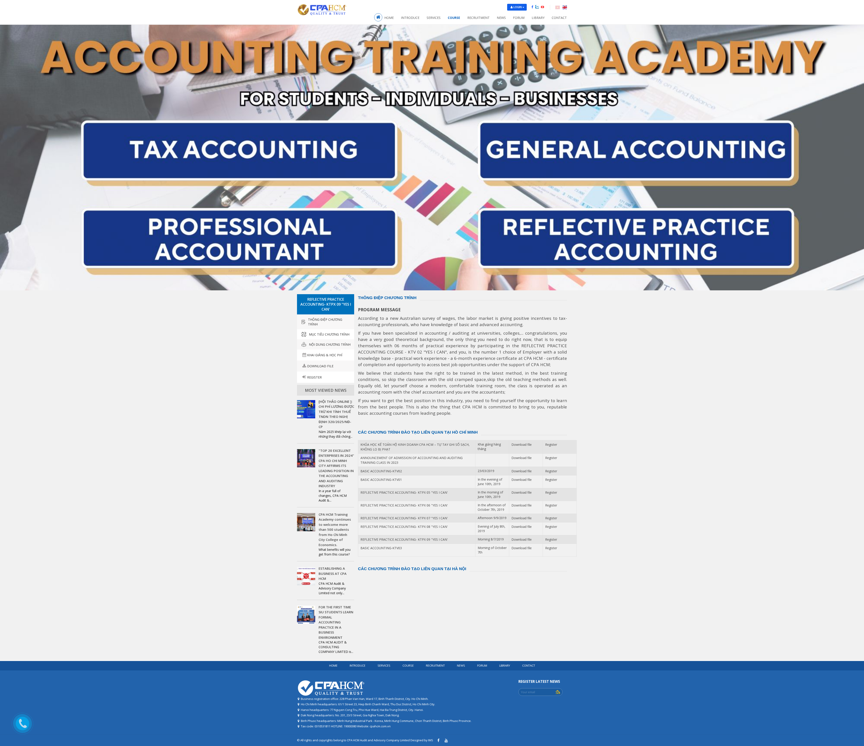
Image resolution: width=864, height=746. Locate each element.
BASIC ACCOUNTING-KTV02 (381, 471)
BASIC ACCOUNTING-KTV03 (381, 548)
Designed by (419, 740)
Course (454, 18)
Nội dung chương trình (330, 344)
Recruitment (478, 18)
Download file (320, 366)
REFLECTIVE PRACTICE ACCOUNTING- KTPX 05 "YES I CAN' (404, 492)
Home (389, 18)
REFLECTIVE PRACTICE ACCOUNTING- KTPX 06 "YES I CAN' (404, 505)
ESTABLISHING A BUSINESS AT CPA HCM (332, 573)
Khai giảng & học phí (324, 355)
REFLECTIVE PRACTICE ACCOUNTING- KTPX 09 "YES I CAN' (404, 539)
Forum (518, 18)
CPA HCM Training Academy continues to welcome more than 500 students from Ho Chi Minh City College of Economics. (335, 529)
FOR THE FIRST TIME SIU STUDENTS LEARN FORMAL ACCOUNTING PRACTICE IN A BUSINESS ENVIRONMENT (336, 622)
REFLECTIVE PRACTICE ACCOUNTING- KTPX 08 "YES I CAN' (404, 526)
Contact (559, 18)
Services (434, 18)
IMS (430, 740)
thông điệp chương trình (325, 321)
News (501, 18)
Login (517, 7)
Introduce (410, 18)
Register (314, 377)
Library (538, 18)
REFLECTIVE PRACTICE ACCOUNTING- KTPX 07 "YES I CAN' (404, 518)
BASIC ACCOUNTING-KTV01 (381, 479)
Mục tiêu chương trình (329, 334)
